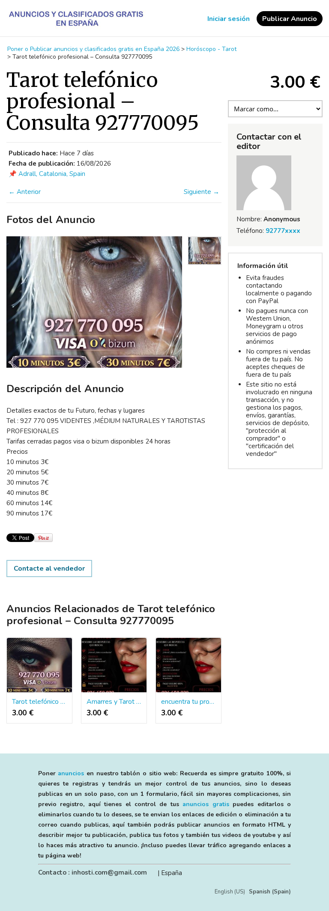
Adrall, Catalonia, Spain (51, 174)
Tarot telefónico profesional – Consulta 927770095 (39, 702)
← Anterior (25, 192)
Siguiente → (201, 192)
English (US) (230, 892)
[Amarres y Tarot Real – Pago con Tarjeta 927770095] (114, 665)
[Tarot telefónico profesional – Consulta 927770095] (39, 665)
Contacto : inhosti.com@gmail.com (92, 872)
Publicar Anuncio (289, 19)
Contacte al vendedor (49, 568)
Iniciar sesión (228, 19)
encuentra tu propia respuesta (188, 702)
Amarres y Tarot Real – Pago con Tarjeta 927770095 (114, 702)
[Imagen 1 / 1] (94, 302)
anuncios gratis (205, 804)
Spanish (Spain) (270, 892)
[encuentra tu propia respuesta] (188, 665)
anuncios (71, 773)
